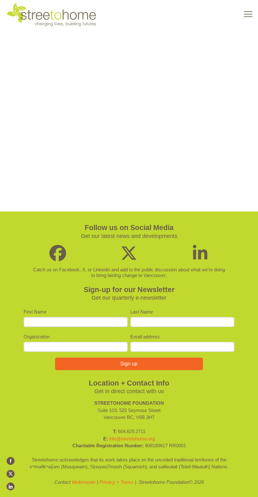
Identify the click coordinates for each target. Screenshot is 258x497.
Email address (145, 336)
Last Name (141, 311)
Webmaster (84, 482)
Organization (37, 336)
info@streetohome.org (132, 438)
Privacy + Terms (116, 482)
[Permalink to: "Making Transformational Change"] (61, 94)
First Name (35, 311)
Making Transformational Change (55, 46)
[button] (248, 14)
